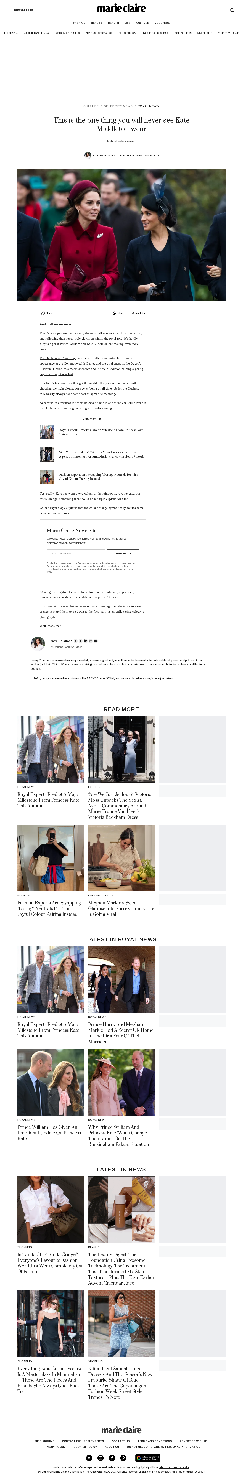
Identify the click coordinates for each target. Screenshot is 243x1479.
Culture (142, 23)
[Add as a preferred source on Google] (170, 1458)
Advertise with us (194, 1441)
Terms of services (87, 563)
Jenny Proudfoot (106, 155)
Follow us (121, 313)
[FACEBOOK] (76, 641)
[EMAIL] (96, 641)
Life (128, 23)
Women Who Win (228, 33)
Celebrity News (118, 106)
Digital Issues (205, 33)
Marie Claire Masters (67, 33)
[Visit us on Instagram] (100, 1458)
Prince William (70, 344)
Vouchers (162, 23)
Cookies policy (85, 1447)
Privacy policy (54, 1447)
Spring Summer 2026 (98, 33)
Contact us (121, 1441)
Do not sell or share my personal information (163, 1447)
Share (49, 313)
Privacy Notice (54, 566)
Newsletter (140, 313)
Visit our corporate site (174, 1467)
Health (113, 23)
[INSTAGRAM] (81, 641)
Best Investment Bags (156, 33)
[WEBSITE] (91, 641)
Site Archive (44, 1441)
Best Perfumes (183, 33)
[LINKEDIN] (86, 641)
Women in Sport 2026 (36, 33)
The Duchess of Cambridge (58, 358)
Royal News (148, 106)
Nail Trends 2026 (127, 33)
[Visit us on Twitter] (89, 1458)
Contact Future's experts (83, 1441)
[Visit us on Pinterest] (123, 1458)
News (155, 155)
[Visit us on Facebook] (112, 1458)
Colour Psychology (52, 508)
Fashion (79, 23)
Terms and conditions (155, 1441)
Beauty (96, 23)
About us (112, 1447)
